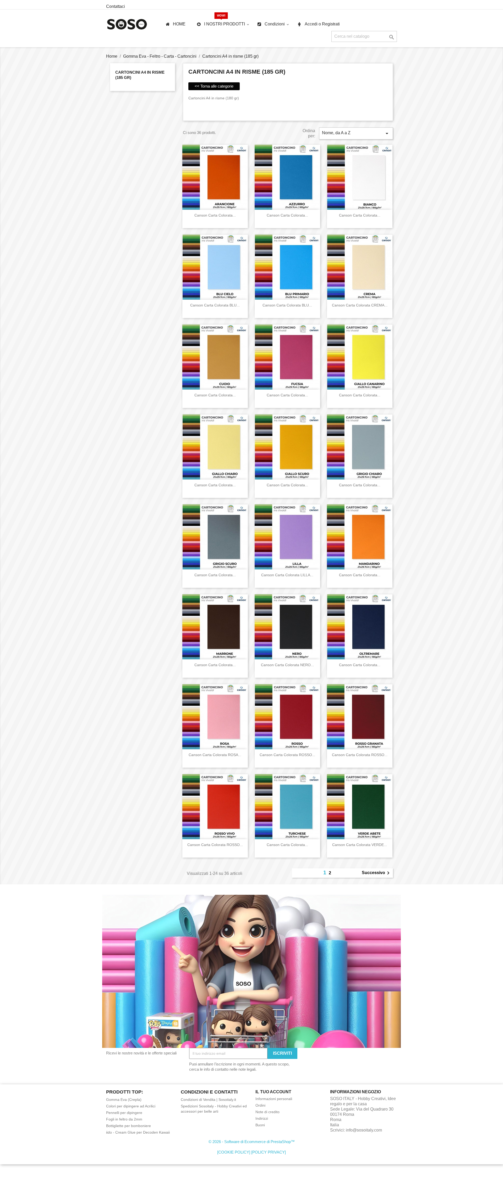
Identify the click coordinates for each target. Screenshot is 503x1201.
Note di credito (267, 1112)
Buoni (260, 1125)
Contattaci (115, 6)
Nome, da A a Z (356, 133)
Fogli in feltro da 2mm (124, 1119)
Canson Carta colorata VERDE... (359, 845)
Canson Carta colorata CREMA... (359, 305)
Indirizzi (261, 1118)
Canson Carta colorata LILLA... (287, 575)
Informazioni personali (273, 1099)
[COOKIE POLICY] (233, 1152)
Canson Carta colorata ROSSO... (287, 755)
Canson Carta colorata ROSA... (215, 755)
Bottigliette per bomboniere (128, 1126)
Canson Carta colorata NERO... (287, 665)
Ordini (260, 1105)
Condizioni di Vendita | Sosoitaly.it (208, 1099)
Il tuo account (273, 1092)
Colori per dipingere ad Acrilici (130, 1106)
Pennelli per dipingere (124, 1113)
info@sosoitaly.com (364, 1130)
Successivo (376, 873)
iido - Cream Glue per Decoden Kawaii (138, 1132)
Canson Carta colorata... (215, 215)
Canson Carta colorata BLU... (215, 305)
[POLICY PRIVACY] (268, 1152)
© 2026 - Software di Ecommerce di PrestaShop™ (252, 1141)
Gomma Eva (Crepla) (123, 1099)
